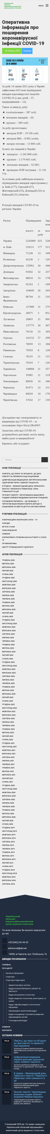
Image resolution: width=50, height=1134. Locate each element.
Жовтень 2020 (8, 792)
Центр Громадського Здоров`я (17, 547)
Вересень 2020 (9, 796)
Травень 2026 (8, 560)
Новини (6, 534)
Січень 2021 (7, 782)
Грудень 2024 (8, 620)
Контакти (7, 1030)
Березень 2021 (8, 775)
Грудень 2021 (8, 743)
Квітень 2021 (8, 771)
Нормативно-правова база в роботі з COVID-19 (24, 538)
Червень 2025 (8, 599)
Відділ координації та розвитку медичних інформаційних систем (26, 1015)
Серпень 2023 (8, 676)
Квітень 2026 (8, 564)
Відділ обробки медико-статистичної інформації (24, 1006)
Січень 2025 (7, 616)
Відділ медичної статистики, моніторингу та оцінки (27, 999)
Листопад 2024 (9, 623)
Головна (6, 965)
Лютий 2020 (7, 821)
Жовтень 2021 (8, 750)
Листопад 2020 (9, 789)
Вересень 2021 (9, 754)
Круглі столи (8, 527)
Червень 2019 (8, 849)
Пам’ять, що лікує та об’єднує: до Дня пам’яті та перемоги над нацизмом (21, 475)
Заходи (6, 523)
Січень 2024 (7, 659)
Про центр (7, 968)
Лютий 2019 (7, 863)
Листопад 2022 (9, 708)
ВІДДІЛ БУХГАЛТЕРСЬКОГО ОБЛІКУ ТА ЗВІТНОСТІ (25, 990)
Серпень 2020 (8, 799)
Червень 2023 (8, 683)
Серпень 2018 (8, 884)
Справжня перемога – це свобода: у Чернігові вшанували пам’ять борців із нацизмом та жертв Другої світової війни (23, 504)
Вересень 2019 (9, 838)
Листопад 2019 (9, 831)
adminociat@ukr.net (17, 948)
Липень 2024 (8, 638)
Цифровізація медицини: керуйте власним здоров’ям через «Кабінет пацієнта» (24, 481)
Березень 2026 (8, 567)
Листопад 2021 (9, 747)
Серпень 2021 (8, 757)
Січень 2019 (7, 866)
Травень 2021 (8, 768)
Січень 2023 (7, 701)
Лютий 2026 (7, 571)
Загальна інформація (14, 973)
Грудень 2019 (8, 828)
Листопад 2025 (9, 581)
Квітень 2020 (8, 814)
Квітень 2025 (8, 606)
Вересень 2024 (9, 631)
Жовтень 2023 (8, 669)
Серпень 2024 (8, 634)
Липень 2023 (8, 680)
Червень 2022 (8, 725)
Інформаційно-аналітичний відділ (23, 1011)
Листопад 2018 (9, 873)
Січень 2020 (7, 824)
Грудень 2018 (8, 870)
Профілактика (9, 543)
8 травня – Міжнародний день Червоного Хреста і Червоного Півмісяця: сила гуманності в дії (23, 488)
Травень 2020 (8, 810)
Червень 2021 (8, 764)
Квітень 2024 (8, 648)
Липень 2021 (8, 761)
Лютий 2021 (7, 778)
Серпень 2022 (8, 718)
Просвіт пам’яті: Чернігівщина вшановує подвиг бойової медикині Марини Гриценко (25, 496)
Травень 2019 (8, 852)
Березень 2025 (8, 609)
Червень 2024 (8, 641)
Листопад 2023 (9, 666)
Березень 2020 (8, 817)
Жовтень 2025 (8, 585)
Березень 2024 (8, 652)
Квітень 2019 (8, 856)
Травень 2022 (8, 729)
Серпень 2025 (8, 592)
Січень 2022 (7, 740)
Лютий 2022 (7, 736)
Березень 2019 (8, 859)
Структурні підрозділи (15, 980)
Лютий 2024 (7, 655)
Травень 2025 (8, 602)
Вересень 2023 (9, 673)
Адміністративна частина (19, 985)
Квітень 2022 (8, 733)
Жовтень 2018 (8, 877)
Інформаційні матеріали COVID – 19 (19, 520)
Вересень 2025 (9, 588)
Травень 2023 (8, 687)
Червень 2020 (8, 807)
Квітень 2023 (8, 690)
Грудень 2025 (8, 578)
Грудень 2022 (8, 704)
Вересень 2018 (9, 880)
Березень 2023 (8, 694)
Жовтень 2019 (8, 835)
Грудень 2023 (8, 662)
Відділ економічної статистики (22, 995)
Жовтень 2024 (8, 627)
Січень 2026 (7, 574)
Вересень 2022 (9, 715)
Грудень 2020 (8, 785)
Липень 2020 (8, 803)
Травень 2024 (8, 645)
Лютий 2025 (7, 613)
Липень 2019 (8, 845)
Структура (10, 977)
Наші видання (9, 530)
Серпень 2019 (8, 842)
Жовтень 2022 (8, 711)
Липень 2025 (8, 595)
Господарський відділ (18, 1020)
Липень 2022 (8, 722)
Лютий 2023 (7, 697)
